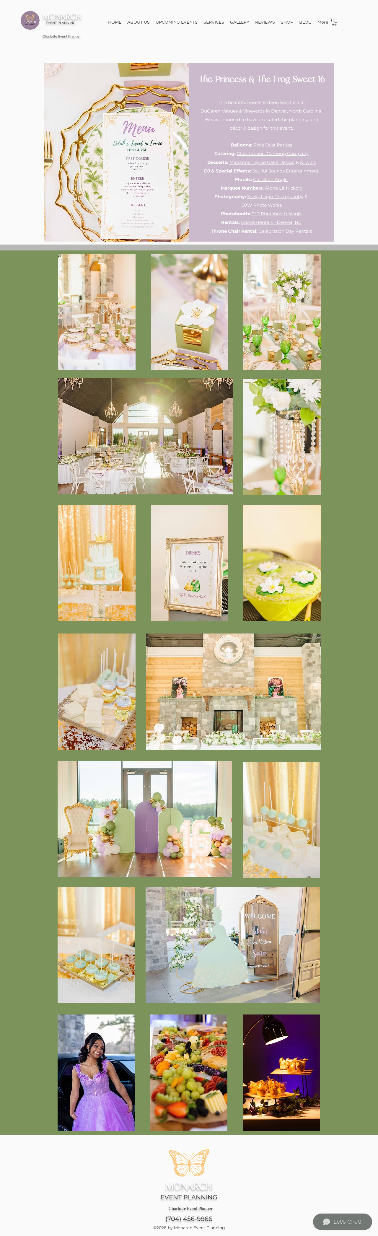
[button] (334, 22)
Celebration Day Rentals (285, 231)
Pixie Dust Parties (272, 145)
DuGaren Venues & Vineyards (233, 111)
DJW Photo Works (261, 205)
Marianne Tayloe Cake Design (262, 162)
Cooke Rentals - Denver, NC (271, 222)
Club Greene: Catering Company (273, 153)
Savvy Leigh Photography (275, 196)
